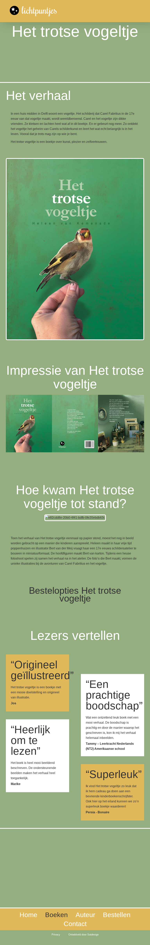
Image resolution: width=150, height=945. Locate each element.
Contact (75, 923)
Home (28, 914)
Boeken (56, 914)
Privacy (56, 934)
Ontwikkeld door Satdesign (83, 934)
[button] (10, 424)
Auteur (85, 914)
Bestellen (116, 914)
